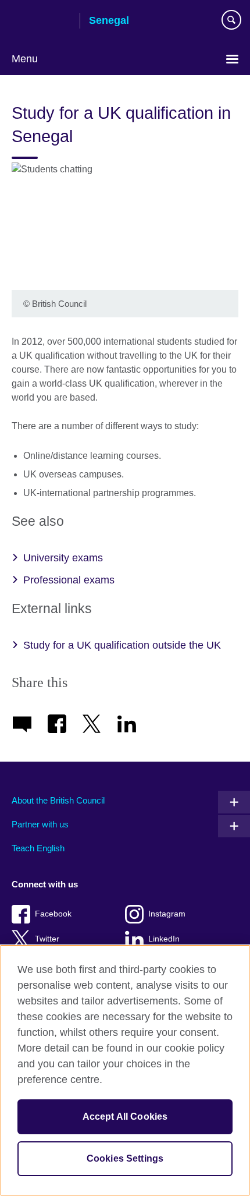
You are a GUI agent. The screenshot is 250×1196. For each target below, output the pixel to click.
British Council (41, 21)
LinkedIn (164, 939)
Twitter (47, 939)
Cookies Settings (125, 1158)
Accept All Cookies (125, 1116)
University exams (63, 558)
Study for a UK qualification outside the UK (122, 645)
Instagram (166, 914)
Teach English (38, 848)
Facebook (53, 914)
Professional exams (69, 580)
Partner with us (40, 824)
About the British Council (58, 800)
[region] (125, 1070)
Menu (25, 59)
